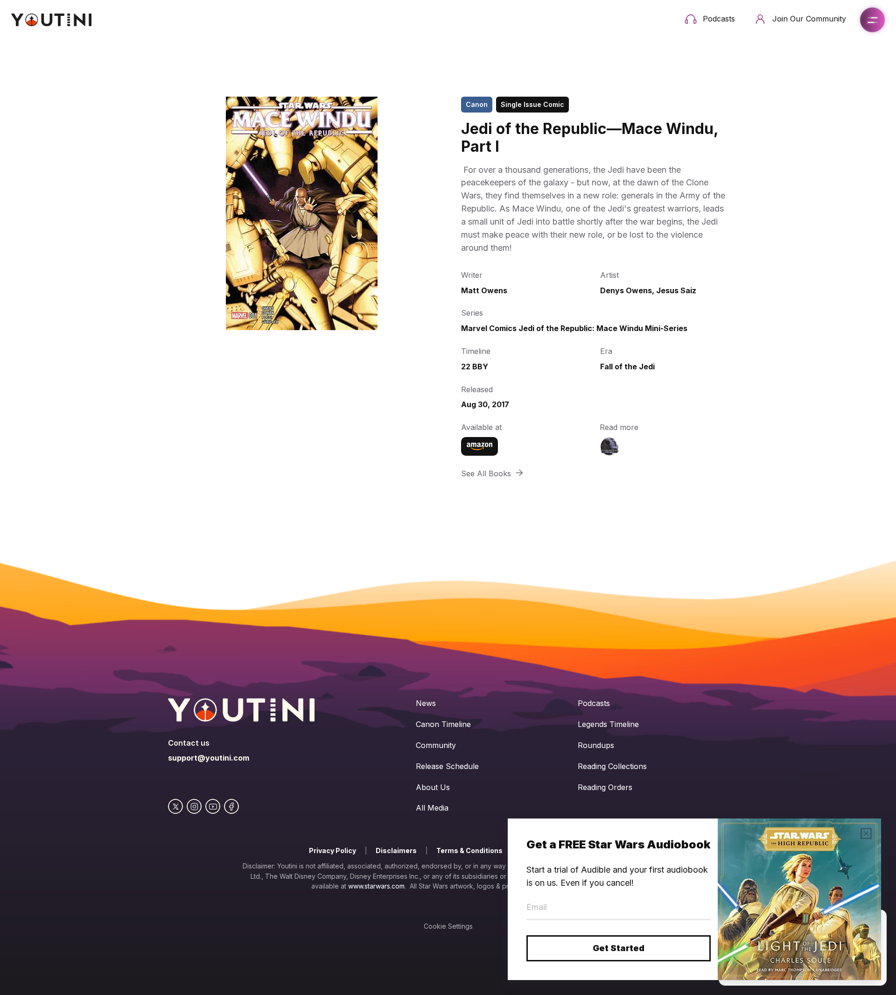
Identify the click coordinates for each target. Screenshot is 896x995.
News (426, 703)
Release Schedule (447, 766)
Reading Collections (612, 766)
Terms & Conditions (469, 850)
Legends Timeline (608, 724)
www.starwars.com (376, 886)
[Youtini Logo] (51, 19)
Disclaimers (396, 850)
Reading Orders (605, 787)
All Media (432, 807)
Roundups (596, 745)
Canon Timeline (443, 724)
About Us (433, 787)
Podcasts (594, 703)
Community (436, 745)
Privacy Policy (332, 850)
